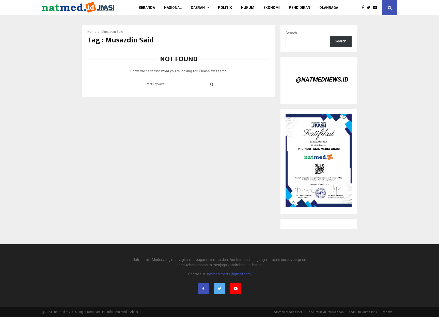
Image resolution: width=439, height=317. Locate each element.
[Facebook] (364, 8)
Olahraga (328, 8)
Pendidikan (299, 8)
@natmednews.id (322, 79)
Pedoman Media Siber (287, 312)
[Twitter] (370, 8)
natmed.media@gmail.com (229, 274)
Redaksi (387, 312)
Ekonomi (271, 8)
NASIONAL (173, 8)
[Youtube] (376, 8)
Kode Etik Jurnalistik (363, 312)
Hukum (247, 8)
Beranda (147, 8)
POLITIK (225, 8)
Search (291, 33)
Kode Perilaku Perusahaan (325, 312)
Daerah (198, 8)
